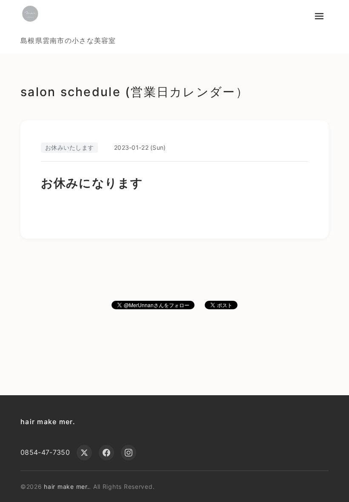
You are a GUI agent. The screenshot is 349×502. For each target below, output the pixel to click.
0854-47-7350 (45, 452)
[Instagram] (128, 452)
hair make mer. (47, 421)
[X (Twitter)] (84, 452)
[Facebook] (106, 452)
